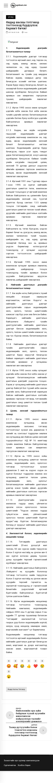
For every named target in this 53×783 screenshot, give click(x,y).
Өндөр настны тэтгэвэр (16, 689)
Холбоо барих (24, 765)
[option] (26, 42)
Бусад (11, 17)
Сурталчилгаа (10, 765)
